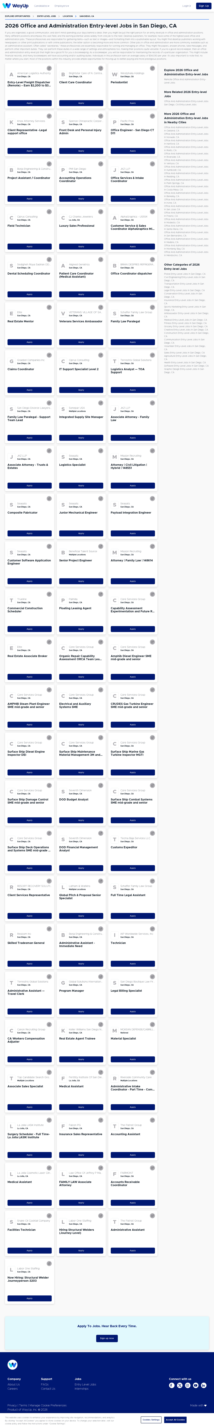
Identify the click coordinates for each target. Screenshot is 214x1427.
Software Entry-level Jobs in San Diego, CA (186, 366)
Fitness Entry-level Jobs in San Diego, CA (185, 323)
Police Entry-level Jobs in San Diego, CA (185, 274)
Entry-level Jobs (46, 16)
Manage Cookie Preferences (48, 1405)
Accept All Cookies (175, 1420)
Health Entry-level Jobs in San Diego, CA (185, 363)
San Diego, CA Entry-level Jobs (180, 105)
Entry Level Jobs (85, 1384)
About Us (14, 1384)
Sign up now (107, 1338)
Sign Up (204, 6)
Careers (13, 1388)
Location (68, 16)
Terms (23, 1405)
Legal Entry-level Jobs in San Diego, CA (184, 290)
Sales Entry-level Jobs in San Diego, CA (184, 353)
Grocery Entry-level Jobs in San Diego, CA (186, 326)
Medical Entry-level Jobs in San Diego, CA (185, 320)
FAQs (45, 1384)
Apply (30, 103)
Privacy (12, 1405)
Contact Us (48, 1388)
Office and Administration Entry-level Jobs (186, 101)
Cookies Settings (151, 1420)
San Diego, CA (87, 16)
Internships (82, 1388)
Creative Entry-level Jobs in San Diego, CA (186, 330)
